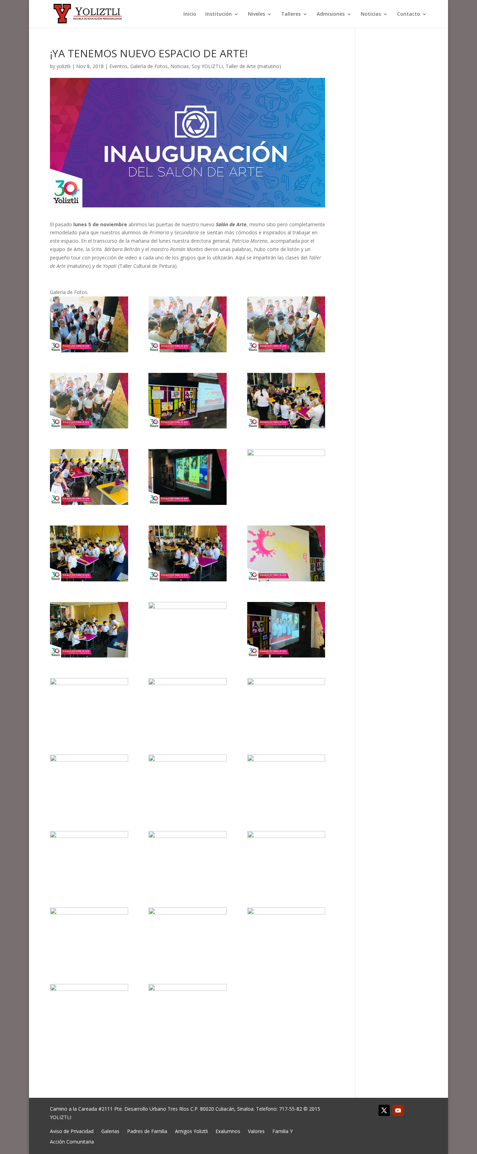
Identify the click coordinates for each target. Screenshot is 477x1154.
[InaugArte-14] (187, 630)
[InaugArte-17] (187, 706)
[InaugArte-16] (89, 706)
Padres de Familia (147, 1131)
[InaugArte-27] (286, 935)
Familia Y (282, 1131)
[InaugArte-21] (286, 782)
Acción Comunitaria (72, 1141)
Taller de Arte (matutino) (253, 66)
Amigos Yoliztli (191, 1131)
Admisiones (331, 14)
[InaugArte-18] (286, 706)
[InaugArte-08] (187, 477)
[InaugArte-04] (89, 401)
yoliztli (64, 66)
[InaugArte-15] (286, 630)
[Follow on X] (384, 1110)
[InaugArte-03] (286, 324)
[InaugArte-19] (89, 782)
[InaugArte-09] (286, 477)
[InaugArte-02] (187, 324)
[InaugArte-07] (89, 477)
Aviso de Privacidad (72, 1131)
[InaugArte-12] (286, 553)
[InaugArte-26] (187, 935)
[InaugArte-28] (89, 1012)
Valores (256, 1131)
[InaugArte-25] (89, 935)
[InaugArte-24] (286, 859)
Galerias (110, 1131)
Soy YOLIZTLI (207, 66)
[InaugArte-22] (89, 859)
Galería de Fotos (149, 66)
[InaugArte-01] (89, 324)
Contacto (408, 14)
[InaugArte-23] (187, 859)
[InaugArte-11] (187, 553)
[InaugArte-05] (187, 401)
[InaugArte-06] (286, 401)
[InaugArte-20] (187, 782)
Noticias (371, 14)
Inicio (189, 14)
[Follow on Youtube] (398, 1110)
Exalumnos (227, 1131)
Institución (218, 14)
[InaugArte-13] (89, 630)
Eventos (118, 66)
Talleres (291, 14)
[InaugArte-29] (187, 1012)
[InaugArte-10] (89, 553)
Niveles (256, 14)
